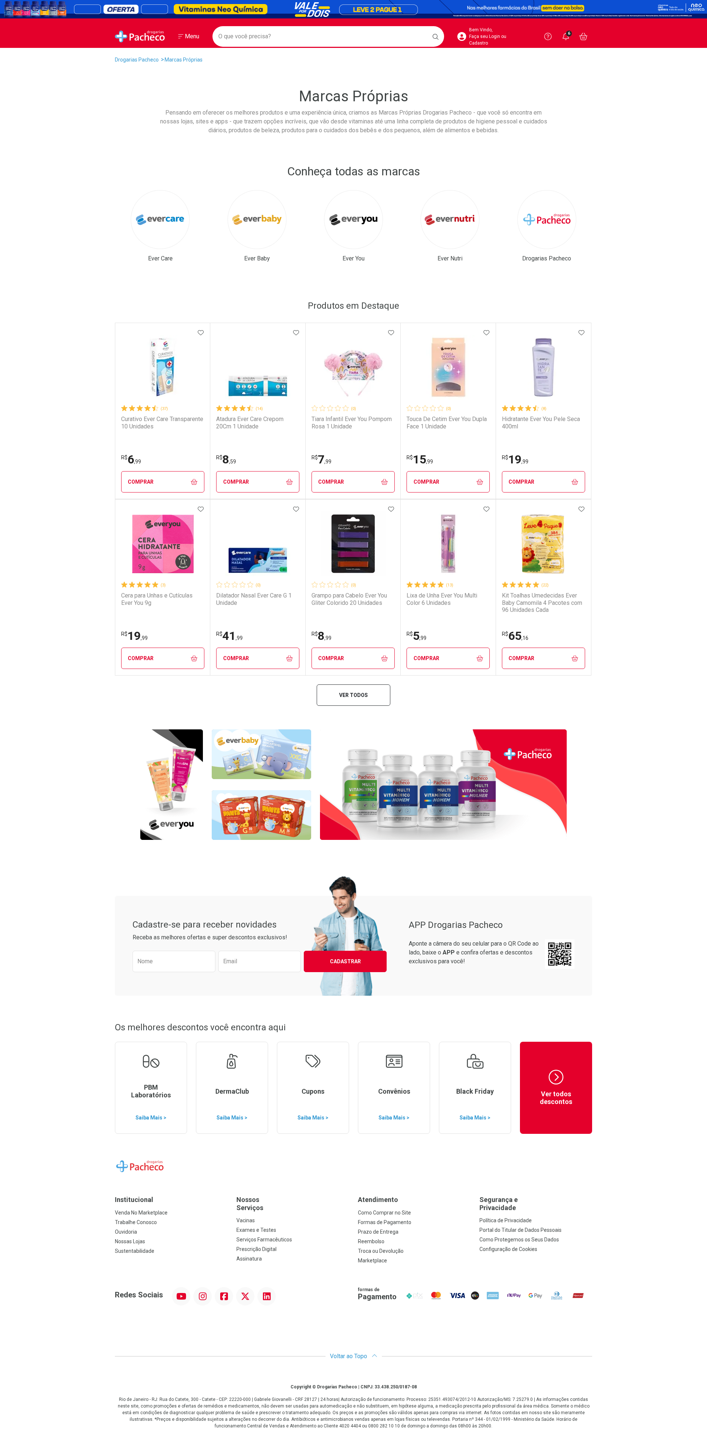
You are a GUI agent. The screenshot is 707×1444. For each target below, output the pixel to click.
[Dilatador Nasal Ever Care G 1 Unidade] (257, 543)
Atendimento (378, 1199)
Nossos (249, 1204)
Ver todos (353, 695)
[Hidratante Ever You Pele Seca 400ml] (543, 367)
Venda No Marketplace (141, 1213)
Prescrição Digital (256, 1249)
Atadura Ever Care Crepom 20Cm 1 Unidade (250, 423)
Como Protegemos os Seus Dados (519, 1240)
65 (515, 636)
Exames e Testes (256, 1230)
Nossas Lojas (130, 1241)
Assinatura (249, 1259)
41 (229, 636)
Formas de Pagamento (384, 1222)
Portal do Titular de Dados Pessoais (520, 1230)
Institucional (134, 1199)
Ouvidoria (126, 1232)
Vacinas (245, 1220)
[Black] (353, 9)
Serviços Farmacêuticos (264, 1240)
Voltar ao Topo (349, 1356)
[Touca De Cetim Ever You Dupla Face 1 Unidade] (448, 367)
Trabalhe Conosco (136, 1222)
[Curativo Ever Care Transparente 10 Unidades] (162, 367)
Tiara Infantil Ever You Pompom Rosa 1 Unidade (352, 423)
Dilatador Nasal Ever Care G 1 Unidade (254, 599)
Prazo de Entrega (378, 1232)
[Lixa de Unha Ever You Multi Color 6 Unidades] (448, 543)
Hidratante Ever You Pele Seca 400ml (541, 423)
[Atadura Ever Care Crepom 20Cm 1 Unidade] (257, 367)
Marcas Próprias (184, 60)
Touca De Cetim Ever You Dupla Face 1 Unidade (447, 423)
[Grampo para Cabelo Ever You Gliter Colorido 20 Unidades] (353, 543)
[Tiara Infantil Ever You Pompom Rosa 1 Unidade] (353, 367)
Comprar (141, 482)
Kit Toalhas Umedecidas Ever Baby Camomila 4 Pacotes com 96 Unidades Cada (542, 602)
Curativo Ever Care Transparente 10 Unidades (162, 423)
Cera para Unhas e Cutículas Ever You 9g (157, 599)
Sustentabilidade (134, 1251)
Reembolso (371, 1241)
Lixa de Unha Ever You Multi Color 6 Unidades (442, 599)
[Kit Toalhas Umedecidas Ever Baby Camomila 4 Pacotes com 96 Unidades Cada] (543, 543)
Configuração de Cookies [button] (508, 1249)
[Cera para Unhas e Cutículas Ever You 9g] (162, 543)
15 (420, 459)
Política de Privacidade (505, 1220)
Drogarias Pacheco (137, 60)
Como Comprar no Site (384, 1213)
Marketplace (372, 1261)
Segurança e (498, 1204)
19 (515, 459)
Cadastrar (345, 961)
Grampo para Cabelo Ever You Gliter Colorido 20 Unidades (349, 599)
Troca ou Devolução (381, 1251)
